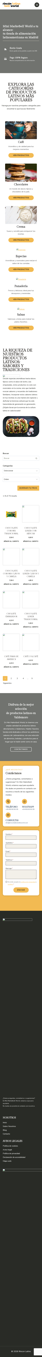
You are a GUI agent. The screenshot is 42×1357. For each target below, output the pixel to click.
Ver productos (21, 155)
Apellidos (10, 843)
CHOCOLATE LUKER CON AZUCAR (30, 531)
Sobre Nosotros (9, 1126)
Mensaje (9, 868)
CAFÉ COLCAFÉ (30, 656)
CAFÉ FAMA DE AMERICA (11, 657)
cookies (10, 884)
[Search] (36, 458)
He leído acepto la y (22, 883)
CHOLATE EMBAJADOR (11, 615)
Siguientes (7, 683)
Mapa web (7, 1161)
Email (8, 851)
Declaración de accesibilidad (14, 1157)
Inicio (5, 1122)
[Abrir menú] (37, 4)
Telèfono (9, 860)
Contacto (6, 1134)
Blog (5, 1130)
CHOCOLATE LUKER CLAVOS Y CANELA (31, 574)
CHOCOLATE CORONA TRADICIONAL (11, 531)
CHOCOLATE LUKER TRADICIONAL (31, 617)
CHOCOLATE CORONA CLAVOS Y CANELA (11, 574)
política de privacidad (28, 882)
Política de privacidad (11, 1153)
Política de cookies (10, 1146)
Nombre (9, 834)
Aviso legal (7, 1149)
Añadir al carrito (11, 541)
